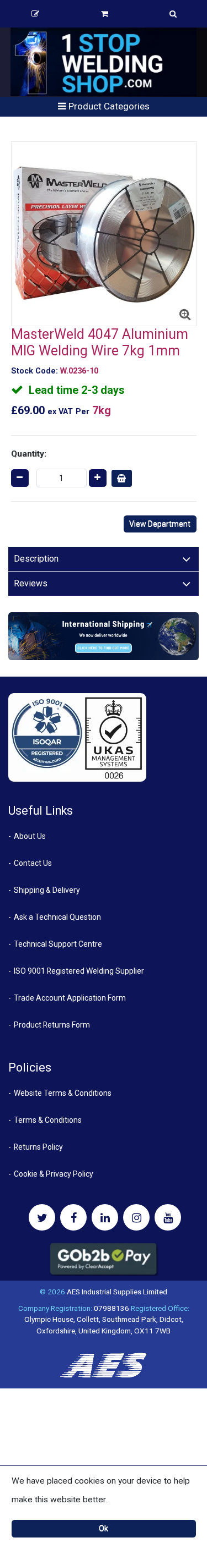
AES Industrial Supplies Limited (117, 1291)
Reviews (30, 583)
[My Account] (35, 14)
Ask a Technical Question (57, 917)
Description (36, 558)
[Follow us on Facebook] (73, 1217)
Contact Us (33, 863)
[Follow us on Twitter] (42, 1217)
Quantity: (28, 454)
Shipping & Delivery (47, 890)
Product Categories (108, 106)
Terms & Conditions (48, 1120)
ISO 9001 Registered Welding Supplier (79, 971)
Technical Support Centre (58, 944)
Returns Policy (38, 1147)
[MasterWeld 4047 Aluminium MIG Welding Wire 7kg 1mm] (104, 234)
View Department (159, 523)
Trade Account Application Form (70, 997)
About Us (30, 836)
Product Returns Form (52, 1024)
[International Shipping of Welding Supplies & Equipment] (103, 636)
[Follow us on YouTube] (168, 1217)
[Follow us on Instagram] (136, 1217)
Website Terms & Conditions (63, 1093)
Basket (105, 14)
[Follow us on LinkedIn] (105, 1217)
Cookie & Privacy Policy (53, 1173)
